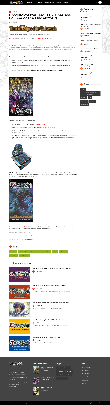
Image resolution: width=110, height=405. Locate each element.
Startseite (11, 7)
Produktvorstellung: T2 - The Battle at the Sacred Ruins (50, 320)
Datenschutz (85, 377)
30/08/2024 (39, 323)
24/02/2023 (87, 44)
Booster (23, 7)
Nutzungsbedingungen (88, 383)
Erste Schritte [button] (48, 2)
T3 (55, 252)
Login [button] (58, 2)
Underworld (24, 255)
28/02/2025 (39, 305)
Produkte (17, 7)
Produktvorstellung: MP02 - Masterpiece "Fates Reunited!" (51, 302)
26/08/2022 (87, 35)
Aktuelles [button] (30, 2)
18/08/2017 (87, 77)
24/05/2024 (39, 340)
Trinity (13, 252)
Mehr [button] (65, 2)
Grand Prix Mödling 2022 (47, 377)
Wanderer (66, 368)
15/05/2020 (87, 20)
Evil (66, 378)
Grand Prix (67, 375)
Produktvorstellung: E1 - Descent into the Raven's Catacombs (52, 268)
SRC (59, 368)
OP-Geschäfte (85, 373)
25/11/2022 (86, 28)
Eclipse (13, 255)
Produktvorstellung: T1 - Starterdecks (90, 48)
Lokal (59, 375)
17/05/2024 (87, 51)
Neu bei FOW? (85, 370)
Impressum (85, 380)
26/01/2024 (87, 68)
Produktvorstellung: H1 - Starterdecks (91, 33)
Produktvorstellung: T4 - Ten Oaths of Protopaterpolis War (51, 285)
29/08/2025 (39, 271)
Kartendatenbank (86, 367)
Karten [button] (39, 2)
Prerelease (60, 371)
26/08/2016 (87, 59)
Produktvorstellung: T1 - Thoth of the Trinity (46, 337)
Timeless (63, 252)
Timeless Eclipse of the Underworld (29, 252)
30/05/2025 (39, 288)
